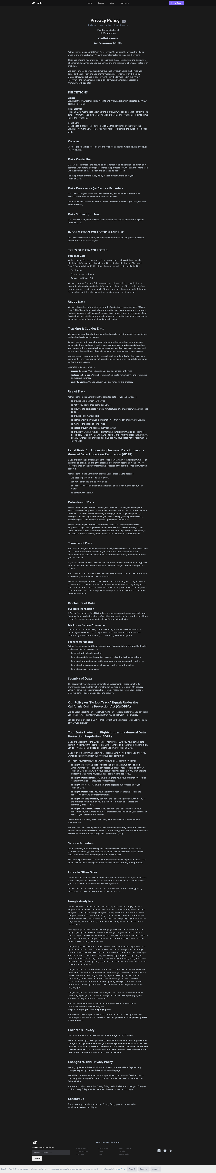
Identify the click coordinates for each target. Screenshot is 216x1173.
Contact (100, 1154)
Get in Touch (176, 3)
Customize (144, 1169)
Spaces (101, 3)
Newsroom (124, 3)
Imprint (100, 1151)
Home (89, 3)
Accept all (155, 1169)
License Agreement (83, 1151)
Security (122, 1151)
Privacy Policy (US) (104, 1148)
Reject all (132, 1169)
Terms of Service (82, 1148)
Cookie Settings (124, 1154)
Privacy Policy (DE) (125, 1148)
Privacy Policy (120, 1169)
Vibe (112, 3)
